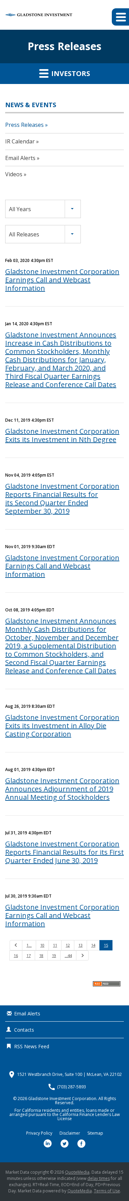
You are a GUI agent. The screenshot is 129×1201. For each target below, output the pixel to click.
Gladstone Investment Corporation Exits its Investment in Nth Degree (62, 435)
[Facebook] (81, 1143)
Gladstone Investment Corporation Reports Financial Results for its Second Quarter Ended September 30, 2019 (62, 498)
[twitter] (64, 1143)
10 (42, 945)
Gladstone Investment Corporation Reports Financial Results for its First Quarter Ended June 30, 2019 (64, 852)
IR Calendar (20, 141)
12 (68, 945)
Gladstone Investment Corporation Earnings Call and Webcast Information (62, 280)
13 (80, 945)
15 (106, 945)
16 (16, 955)
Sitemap (95, 1133)
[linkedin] (48, 1143)
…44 (68, 955)
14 (93, 945)
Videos (13, 174)
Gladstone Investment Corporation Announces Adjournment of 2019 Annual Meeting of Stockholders (62, 789)
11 (55, 945)
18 (41, 955)
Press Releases (24, 125)
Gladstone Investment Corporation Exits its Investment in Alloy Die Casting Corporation (62, 726)
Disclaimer (70, 1133)
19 (54, 955)
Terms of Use (107, 1191)
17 (28, 955)
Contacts (24, 1029)
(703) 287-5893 (71, 1087)
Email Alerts (20, 158)
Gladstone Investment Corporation (62, 1098)
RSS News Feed (31, 1046)
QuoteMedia (77, 1172)
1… (29, 945)
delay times (98, 1178)
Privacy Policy (39, 1133)
